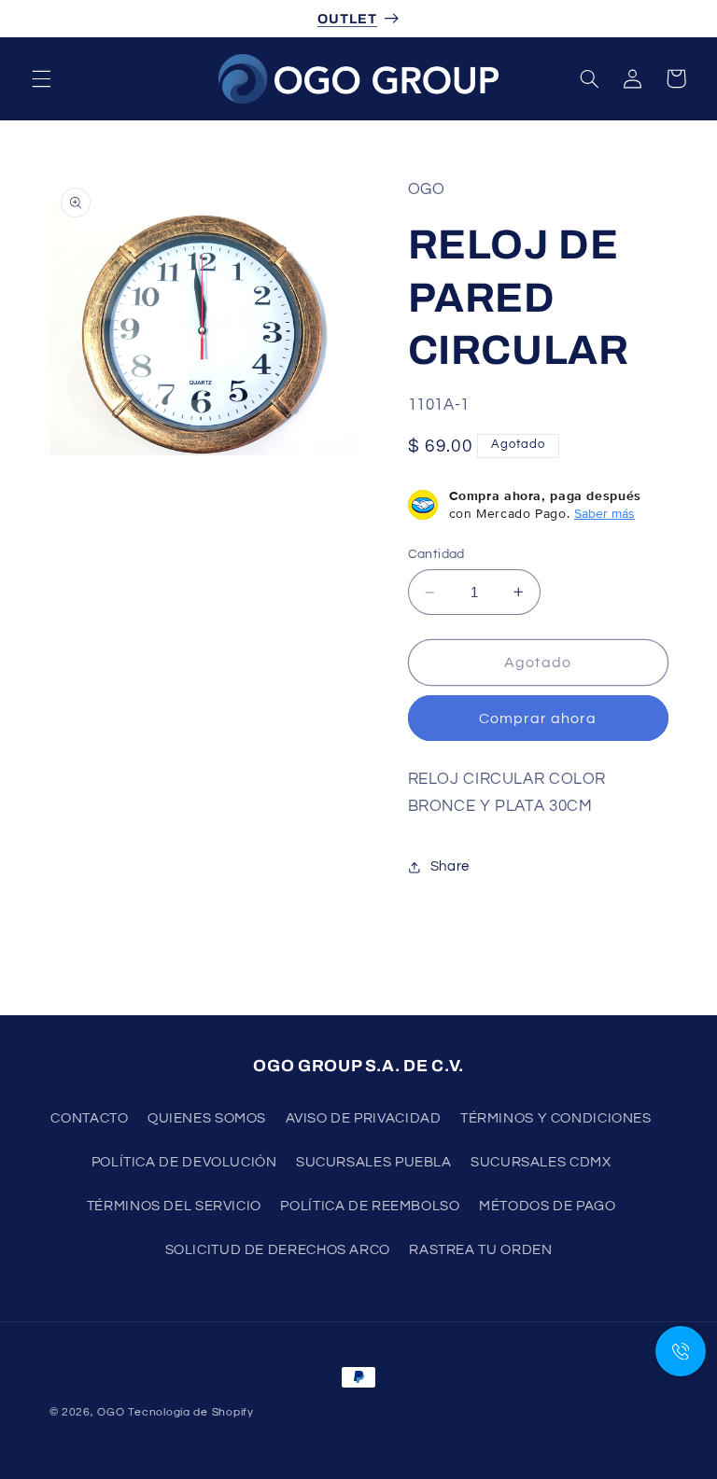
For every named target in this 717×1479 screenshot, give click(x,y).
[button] (41, 78)
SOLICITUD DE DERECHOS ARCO (277, 1250)
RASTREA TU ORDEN (480, 1250)
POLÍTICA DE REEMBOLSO (369, 1206)
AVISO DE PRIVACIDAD (364, 1118)
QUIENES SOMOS (207, 1118)
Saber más (604, 513)
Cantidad (436, 554)
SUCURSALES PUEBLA (374, 1162)
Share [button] (450, 866)
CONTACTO (89, 1118)
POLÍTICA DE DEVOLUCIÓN (184, 1162)
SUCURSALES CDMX (541, 1162)
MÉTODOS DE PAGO (547, 1206)
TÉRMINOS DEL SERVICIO (174, 1206)
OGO (110, 1412)
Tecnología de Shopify (190, 1412)
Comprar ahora (538, 718)
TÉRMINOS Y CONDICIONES (556, 1118)
